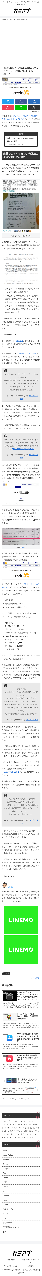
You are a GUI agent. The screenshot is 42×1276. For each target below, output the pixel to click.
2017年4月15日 (32, 720)
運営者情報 (11, 1260)
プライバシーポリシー (11, 1266)
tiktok (5, 1200)
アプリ (5, 1214)
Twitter (24, 547)
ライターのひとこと (16, 144)
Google (5, 1164)
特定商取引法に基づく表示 (30, 1261)
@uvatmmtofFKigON (27, 353)
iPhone (5, 1178)
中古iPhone (7, 1223)
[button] (34, 107)
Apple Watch (8, 1155)
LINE (5, 1182)
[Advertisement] (21, 43)
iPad (4, 1173)
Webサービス (8, 1209)
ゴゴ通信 (19, 341)
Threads (6, 1196)
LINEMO (6, 1187)
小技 (4, 1232)
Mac (4, 1191)
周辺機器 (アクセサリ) (11, 1227)
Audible (6, 1160)
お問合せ (30, 1266)
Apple (5, 1151)
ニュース (7, 973)
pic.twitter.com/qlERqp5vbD (23, 449)
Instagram (6, 1169)
